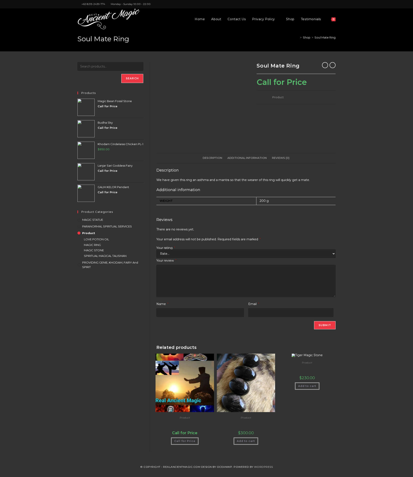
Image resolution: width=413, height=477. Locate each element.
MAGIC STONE (94, 250)
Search (132, 78)
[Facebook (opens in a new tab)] (324, 4)
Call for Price (184, 441)
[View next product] (333, 65)
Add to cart (246, 441)
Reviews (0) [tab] (281, 158)
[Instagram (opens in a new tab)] (329, 4)
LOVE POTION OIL (96, 239)
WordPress (263, 466)
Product (278, 97)
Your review (166, 260)
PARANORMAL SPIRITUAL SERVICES (107, 226)
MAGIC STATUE (92, 219)
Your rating (165, 247)
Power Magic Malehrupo (184, 423)
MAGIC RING (92, 245)
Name (162, 304)
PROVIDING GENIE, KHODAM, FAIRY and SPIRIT (110, 265)
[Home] (298, 37)
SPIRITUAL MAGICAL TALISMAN (105, 256)
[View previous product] (325, 65)
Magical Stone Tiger (246, 423)
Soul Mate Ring (325, 37)
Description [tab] (212, 158)
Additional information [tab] (247, 158)
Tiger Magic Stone (307, 368)
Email (253, 304)
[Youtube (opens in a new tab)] (334, 4)
